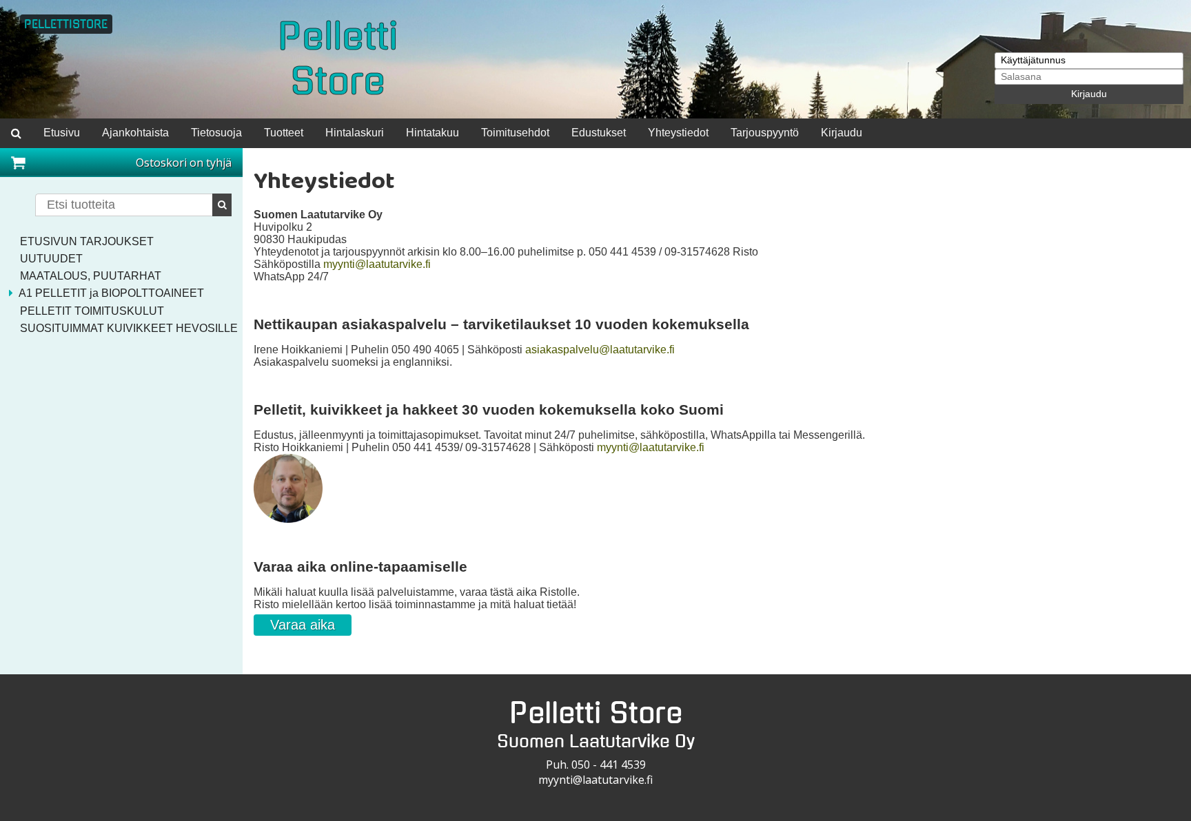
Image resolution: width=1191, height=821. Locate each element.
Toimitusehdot (515, 132)
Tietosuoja (216, 132)
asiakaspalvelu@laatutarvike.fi (600, 349)
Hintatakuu (432, 132)
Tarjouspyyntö (765, 132)
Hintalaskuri (354, 132)
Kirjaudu (1089, 94)
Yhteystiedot (678, 132)
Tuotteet (283, 132)
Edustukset (598, 132)
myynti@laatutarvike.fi (377, 264)
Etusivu (61, 132)
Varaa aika (302, 624)
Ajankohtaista (135, 132)
